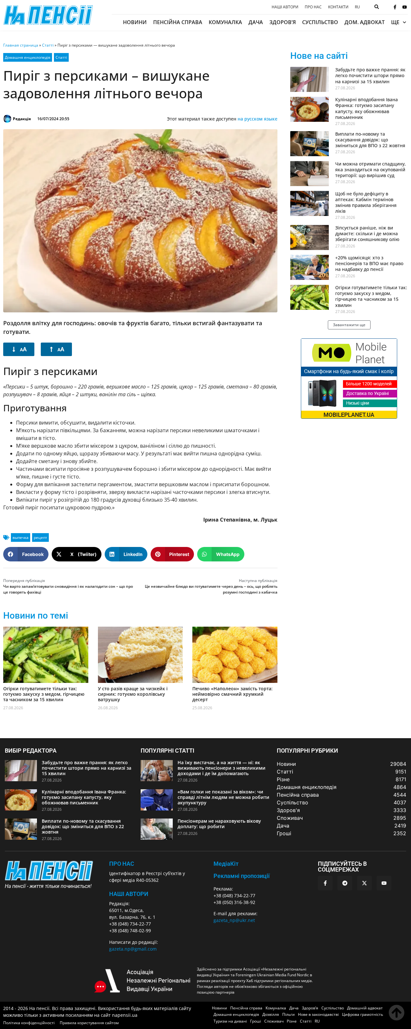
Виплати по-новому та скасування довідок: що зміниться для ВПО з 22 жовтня (370, 139)
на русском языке (257, 119)
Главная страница (20, 45)
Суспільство (320, 22)
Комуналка (225, 22)
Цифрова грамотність (362, 1014)
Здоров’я (282, 22)
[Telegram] (344, 883)
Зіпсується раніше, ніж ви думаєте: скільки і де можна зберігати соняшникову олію (367, 233)
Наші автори (285, 7)
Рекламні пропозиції (242, 875)
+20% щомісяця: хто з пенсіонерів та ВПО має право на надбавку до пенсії (369, 263)
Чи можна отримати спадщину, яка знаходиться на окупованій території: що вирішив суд (370, 169)
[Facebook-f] (395, 7)
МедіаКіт (226, 863)
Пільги (288, 1014)
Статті (48, 45)
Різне (292, 1021)
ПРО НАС (121, 863)
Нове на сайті (319, 55)
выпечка (21, 537)
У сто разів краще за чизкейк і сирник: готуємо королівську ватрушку (133, 693)
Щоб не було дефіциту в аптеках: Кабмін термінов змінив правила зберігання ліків (366, 202)
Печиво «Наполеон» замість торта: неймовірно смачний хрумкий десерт (232, 693)
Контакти (338, 7)
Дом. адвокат (365, 22)
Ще (395, 22)
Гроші (255, 1021)
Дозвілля (270, 1014)
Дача (256, 22)
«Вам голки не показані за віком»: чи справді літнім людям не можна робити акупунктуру (223, 797)
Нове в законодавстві (318, 1014)
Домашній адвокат (365, 1008)
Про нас (313, 7)
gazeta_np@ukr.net (234, 920)
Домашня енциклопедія (27, 57)
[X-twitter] (364, 883)
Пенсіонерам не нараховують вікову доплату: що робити (219, 823)
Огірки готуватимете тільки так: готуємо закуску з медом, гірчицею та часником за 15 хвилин (43, 693)
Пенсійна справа (177, 22)
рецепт (40, 537)
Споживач (274, 1021)
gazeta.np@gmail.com (133, 949)
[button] (25, 554)
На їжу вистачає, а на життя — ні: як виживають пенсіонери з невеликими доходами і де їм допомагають (222, 767)
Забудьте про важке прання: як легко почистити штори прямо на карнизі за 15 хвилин (370, 75)
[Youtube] (404, 7)
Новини (135, 22)
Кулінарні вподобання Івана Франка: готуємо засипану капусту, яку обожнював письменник (366, 108)
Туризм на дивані (230, 1021)
